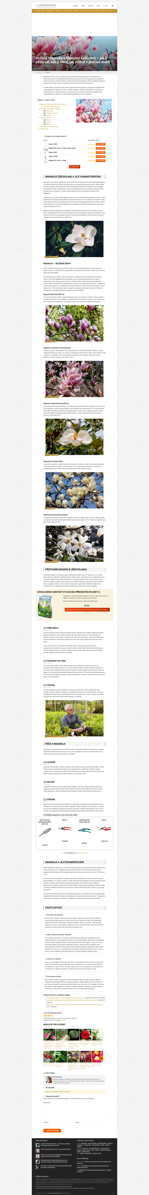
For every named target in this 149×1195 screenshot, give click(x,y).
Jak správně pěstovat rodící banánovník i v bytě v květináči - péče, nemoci (97, 1043)
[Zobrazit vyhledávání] (112, 5)
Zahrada (76, 10)
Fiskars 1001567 (53, 156)
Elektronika (58, 10)
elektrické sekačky (102, 1143)
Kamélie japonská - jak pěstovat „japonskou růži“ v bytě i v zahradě (85, 1043)
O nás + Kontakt (52, 1193)
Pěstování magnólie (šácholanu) (50, 108)
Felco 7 (104, 820)
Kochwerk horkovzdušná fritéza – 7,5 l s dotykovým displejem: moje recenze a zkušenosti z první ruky (55, 1144)
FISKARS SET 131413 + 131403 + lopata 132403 (62, 148)
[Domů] (36, 72)
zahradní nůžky (87, 1145)
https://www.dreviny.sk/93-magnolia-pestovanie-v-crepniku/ (65, 998)
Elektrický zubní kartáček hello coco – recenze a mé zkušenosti (56, 1149)
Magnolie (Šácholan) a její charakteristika (53, 104)
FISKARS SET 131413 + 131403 (57, 160)
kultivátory (110, 1143)
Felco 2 (64, 820)
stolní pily (82, 1153)
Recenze (90, 6)
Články (83, 6)
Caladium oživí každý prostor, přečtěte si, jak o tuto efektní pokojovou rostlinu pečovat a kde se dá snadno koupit (48, 1045)
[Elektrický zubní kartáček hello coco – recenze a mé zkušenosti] (38, 1151)
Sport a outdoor (89, 10)
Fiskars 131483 (53, 144)
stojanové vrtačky (97, 1153)
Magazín (75, 6)
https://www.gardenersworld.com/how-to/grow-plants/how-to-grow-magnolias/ (71, 1000)
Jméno (46, 1122)
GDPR (57, 1193)
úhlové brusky (88, 1153)
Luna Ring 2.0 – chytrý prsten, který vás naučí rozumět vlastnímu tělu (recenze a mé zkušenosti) (56, 1166)
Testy (98, 6)
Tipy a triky (110, 10)
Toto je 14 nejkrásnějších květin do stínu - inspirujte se (49, 1065)
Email (77, 1122)
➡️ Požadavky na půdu (51, 113)
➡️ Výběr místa (48, 111)
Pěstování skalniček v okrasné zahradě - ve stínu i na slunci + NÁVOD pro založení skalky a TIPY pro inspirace (73, 1067)
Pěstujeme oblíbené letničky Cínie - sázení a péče (97, 1065)
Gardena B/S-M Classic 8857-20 (84, 821)
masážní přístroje (85, 1151)
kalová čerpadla (96, 1145)
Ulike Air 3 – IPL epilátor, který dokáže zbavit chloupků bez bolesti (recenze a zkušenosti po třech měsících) (56, 1155)
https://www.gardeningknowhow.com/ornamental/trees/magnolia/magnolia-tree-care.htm (75, 1004)
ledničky (97, 1150)
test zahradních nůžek (81, 853)
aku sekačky (84, 1143)
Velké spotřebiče (40, 10)
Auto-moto (97, 10)
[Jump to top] (112, 1193)
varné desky (85, 1148)
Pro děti (82, 10)
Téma (48, 65)
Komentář (47, 1103)
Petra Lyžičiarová (57, 1077)
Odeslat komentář (52, 1130)
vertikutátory (80, 1145)
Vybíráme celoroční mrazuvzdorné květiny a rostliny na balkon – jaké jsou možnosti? (85, 1066)
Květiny (43, 72)
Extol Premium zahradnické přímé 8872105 (44, 822)
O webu (105, 6)
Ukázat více (75, 166)
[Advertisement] (74, 24)
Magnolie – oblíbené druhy (52, 106)
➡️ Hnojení (47, 122)
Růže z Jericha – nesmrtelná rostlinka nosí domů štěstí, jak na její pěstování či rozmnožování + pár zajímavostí (73, 1045)
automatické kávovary (94, 1148)
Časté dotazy (45, 129)
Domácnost (66, 10)
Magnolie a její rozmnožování (49, 126)
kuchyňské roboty (105, 1148)
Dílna (71, 10)
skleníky (102, 1145)
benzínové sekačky (92, 1143)
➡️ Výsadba (47, 115)
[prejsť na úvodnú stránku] (46, 5)
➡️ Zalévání (47, 120)
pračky (92, 1150)
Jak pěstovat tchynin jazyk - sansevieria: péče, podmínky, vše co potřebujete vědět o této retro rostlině (61, 1045)
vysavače (79, 1150)
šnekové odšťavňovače (105, 1150)
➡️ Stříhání (47, 124)
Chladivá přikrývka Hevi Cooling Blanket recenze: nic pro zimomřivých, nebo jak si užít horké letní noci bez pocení (54, 1161)
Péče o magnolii (45, 117)
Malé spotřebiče (50, 10)
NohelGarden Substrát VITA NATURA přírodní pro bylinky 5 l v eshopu (88, 609)
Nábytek (104, 10)
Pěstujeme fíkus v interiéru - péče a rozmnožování (59, 1065)
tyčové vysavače (86, 1150)
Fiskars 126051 (53, 152)
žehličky (79, 1151)
